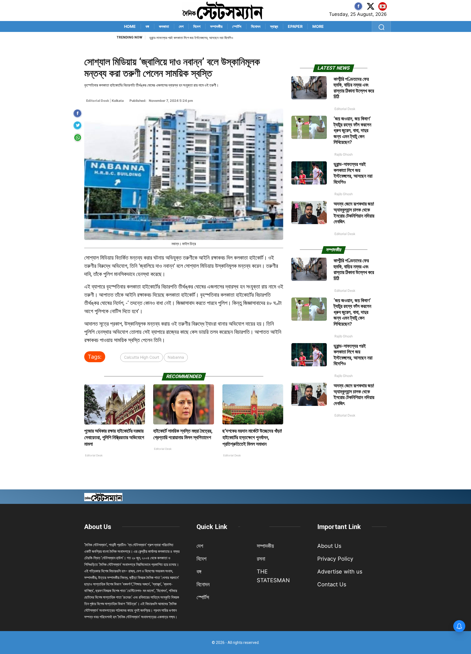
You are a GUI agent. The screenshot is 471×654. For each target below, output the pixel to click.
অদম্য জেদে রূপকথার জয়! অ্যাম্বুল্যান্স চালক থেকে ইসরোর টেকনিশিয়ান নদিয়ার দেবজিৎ (354, 212)
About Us (97, 527)
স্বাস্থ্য (274, 26)
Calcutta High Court (141, 357)
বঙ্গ (147, 26)
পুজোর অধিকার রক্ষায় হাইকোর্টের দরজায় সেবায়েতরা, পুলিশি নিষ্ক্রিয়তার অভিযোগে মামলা (114, 437)
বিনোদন (255, 26)
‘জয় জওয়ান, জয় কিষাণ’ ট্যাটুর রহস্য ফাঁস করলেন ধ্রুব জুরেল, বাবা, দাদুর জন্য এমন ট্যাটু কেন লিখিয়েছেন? (352, 130)
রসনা (261, 558)
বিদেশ (196, 26)
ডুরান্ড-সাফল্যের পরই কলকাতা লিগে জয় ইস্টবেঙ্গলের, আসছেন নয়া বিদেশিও (191, 38)
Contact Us (331, 584)
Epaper (295, 26)
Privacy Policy (335, 558)
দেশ (181, 26)
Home (130, 26)
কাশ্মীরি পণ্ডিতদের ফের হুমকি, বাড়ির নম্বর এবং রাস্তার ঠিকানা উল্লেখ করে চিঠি (354, 88)
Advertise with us (339, 571)
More (318, 26)
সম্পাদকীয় (216, 26)
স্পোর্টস (236, 26)
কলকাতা (164, 26)
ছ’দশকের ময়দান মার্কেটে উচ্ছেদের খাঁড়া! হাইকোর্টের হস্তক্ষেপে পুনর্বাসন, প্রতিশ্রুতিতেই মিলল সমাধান (252, 437)
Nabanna (176, 357)
